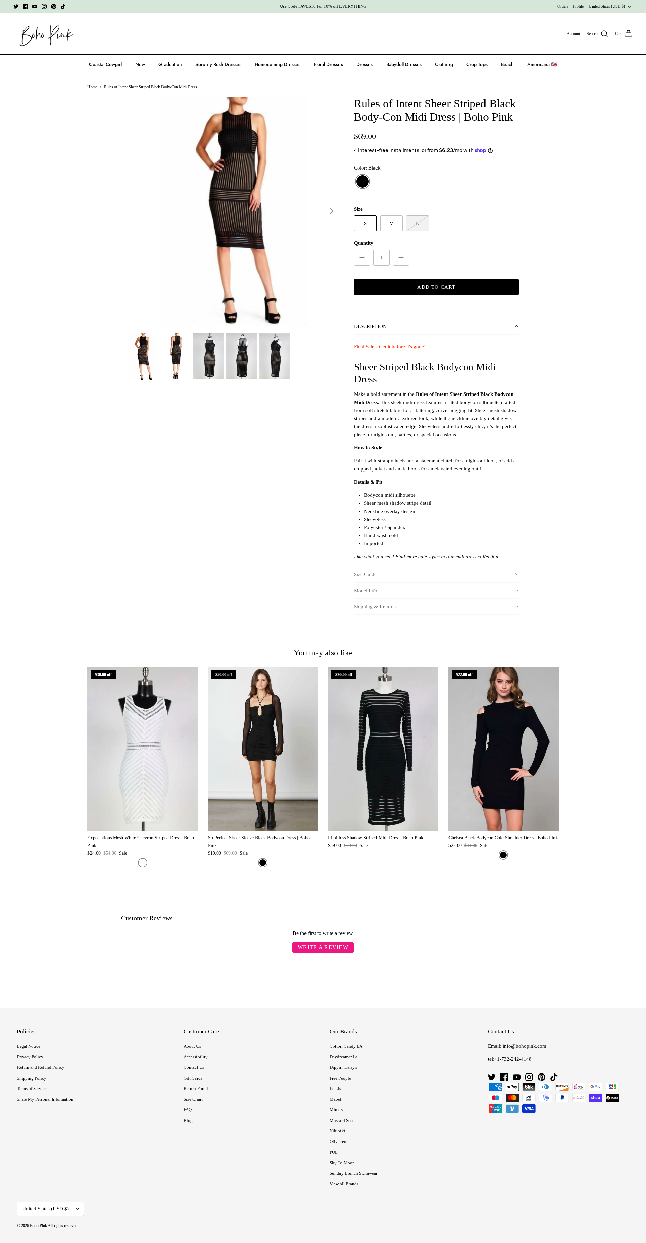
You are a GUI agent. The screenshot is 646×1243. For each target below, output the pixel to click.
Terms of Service (32, 1088)
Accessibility (196, 1056)
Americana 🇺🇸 (542, 64)
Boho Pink (38, 1225)
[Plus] (401, 258)
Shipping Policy (31, 1078)
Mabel (336, 1099)
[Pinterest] (53, 6)
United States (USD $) (607, 6)
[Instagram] (44, 6)
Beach (507, 64)
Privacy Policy (30, 1056)
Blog (188, 1120)
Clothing (444, 64)
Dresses (364, 64)
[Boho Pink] (44, 34)
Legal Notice (28, 1046)
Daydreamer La (343, 1056)
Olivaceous (340, 1141)
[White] (142, 862)
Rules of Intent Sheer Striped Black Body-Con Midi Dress (150, 87)
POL (334, 1152)
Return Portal (196, 1088)
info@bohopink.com (524, 1046)
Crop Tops (477, 64)
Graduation (170, 64)
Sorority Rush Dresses (218, 64)
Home (92, 87)
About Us (192, 1046)
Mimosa (337, 1109)
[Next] (331, 211)
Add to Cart (436, 287)
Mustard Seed (342, 1120)
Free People (340, 1078)
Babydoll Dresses (404, 64)
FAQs (188, 1109)
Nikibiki (337, 1130)
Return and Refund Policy (40, 1067)
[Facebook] (25, 6)
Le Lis (335, 1088)
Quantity (363, 243)
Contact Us (194, 1067)
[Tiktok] (63, 6)
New (140, 64)
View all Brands (344, 1183)
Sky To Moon (342, 1162)
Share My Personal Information (45, 1099)
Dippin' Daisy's (343, 1067)
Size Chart (193, 1099)
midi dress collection (476, 556)
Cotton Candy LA (346, 1046)
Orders (562, 6)
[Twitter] (16, 6)
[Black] (362, 182)
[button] (436, 326)
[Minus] (362, 258)
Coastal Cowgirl (105, 64)
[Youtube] (34, 6)
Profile (578, 6)
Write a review (323, 947)
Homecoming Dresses (277, 64)
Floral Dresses (328, 64)
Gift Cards (193, 1078)
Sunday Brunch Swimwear (354, 1173)
